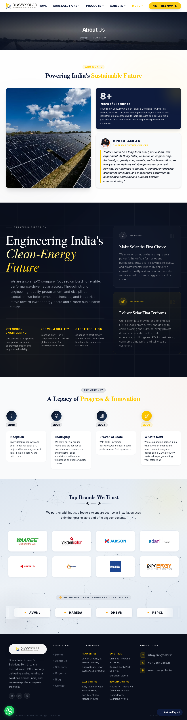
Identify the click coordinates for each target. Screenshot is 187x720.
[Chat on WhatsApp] (9, 711)
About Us (61, 661)
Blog (58, 679)
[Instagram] (19, 696)
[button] (66, 6)
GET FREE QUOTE (165, 5)
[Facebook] (12, 696)
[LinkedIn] (27, 696)
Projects (60, 673)
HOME (43, 5)
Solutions (61, 667)
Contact (60, 685)
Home (84, 37)
